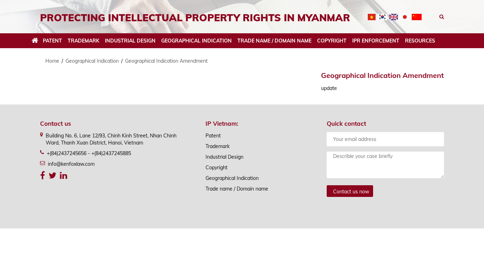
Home (52, 61)
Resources (420, 41)
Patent (52, 41)
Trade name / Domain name (274, 41)
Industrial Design (130, 41)
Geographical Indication (196, 41)
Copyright (332, 41)
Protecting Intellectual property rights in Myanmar (195, 17)
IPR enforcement (375, 41)
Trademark (83, 41)
